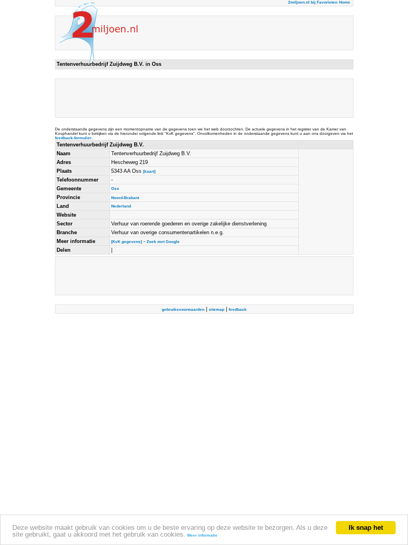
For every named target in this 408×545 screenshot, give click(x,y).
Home (344, 2)
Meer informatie (202, 535)
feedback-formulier (73, 138)
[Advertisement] (202, 98)
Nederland (121, 206)
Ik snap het (366, 527)
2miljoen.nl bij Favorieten (312, 2)
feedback (238, 309)
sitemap (216, 309)
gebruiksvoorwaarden (183, 309)
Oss (115, 188)
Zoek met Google (163, 241)
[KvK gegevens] (126, 241)
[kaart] (149, 171)
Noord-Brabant (125, 197)
